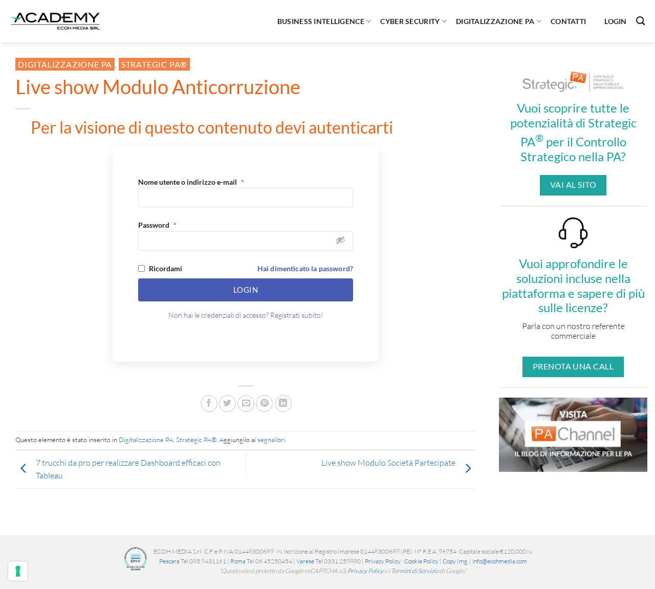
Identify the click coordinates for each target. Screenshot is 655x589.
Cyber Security (410, 21)
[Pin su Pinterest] (264, 403)
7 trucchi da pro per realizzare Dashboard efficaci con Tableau (128, 469)
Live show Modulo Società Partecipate (388, 462)
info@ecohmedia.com (499, 561)
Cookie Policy (421, 561)
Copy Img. (455, 561)
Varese (305, 561)
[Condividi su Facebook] (209, 403)
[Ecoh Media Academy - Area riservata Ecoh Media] (55, 21)
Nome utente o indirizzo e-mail (191, 182)
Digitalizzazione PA (495, 21)
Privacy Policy (383, 561)
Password (157, 225)
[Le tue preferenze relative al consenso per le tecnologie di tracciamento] (18, 571)
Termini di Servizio (415, 571)
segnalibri (271, 439)
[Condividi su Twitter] (227, 403)
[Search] (640, 21)
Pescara (169, 561)
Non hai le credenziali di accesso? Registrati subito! (245, 315)
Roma (238, 561)
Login (615, 21)
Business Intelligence (320, 21)
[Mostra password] (340, 240)
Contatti (568, 21)
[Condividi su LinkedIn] (283, 403)
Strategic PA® (154, 64)
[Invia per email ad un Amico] (245, 403)
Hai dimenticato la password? (305, 268)
